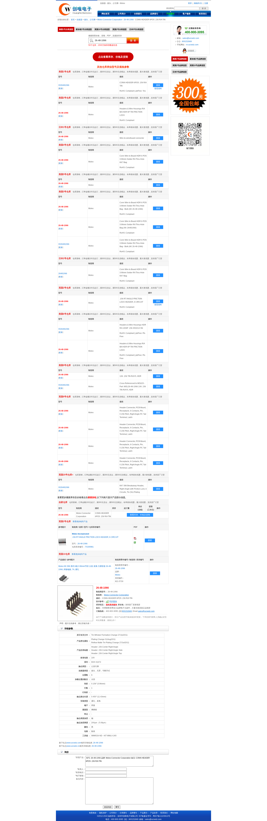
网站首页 (106, 14)
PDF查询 (113, 601)
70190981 (89, 547)
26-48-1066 (129, 20)
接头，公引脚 (89, 20)
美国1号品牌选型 (180, 59)
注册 (206, 3)
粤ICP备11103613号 (161, 816)
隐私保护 (103, 813)
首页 (73, 20)
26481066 (62, 273)
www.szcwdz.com (73, 743)
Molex (117, 575)
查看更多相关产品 (80, 521)
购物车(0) (198, 3)
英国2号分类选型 (119, 29)
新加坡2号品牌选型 (198, 59)
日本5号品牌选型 (180, 72)
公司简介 (122, 14)
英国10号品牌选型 (197, 65)
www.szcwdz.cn (73, 746)
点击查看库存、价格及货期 (113, 57)
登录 (190, 3)
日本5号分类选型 (136, 29)
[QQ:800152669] (190, 54)
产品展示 (170, 14)
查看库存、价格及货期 (140, 515)
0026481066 (63, 85)
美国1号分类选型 (66, 29)
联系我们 (203, 14)
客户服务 (187, 14)
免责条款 (92, 813)
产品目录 (154, 813)
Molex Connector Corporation (109, 20)
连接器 (79, 20)
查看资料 (158, 89)
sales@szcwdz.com (146, 611)
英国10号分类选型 (102, 29)
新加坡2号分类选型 (84, 29)
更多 (61, 88)
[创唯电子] (76, 15)
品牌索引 (154, 14)
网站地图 (174, 813)
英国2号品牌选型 (180, 65)
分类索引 (138, 14)
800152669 (127, 611)
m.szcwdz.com (192, 45)
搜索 (158, 85)
